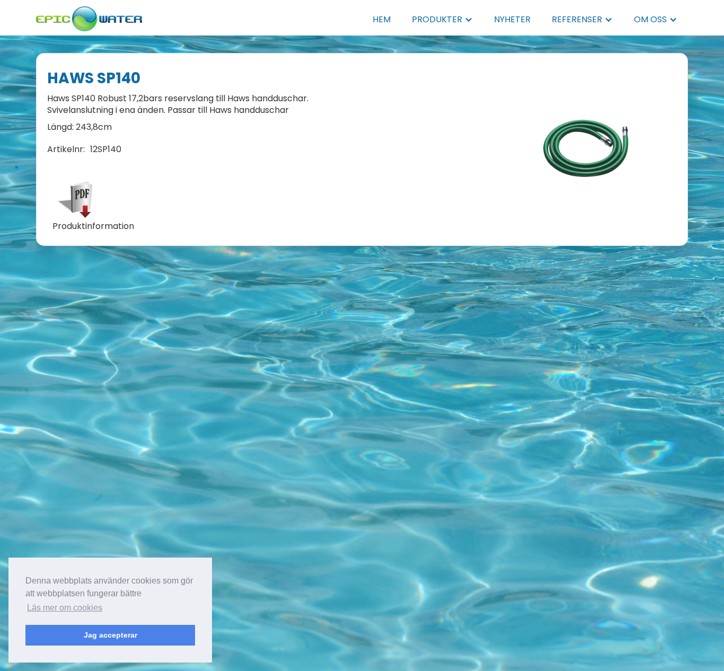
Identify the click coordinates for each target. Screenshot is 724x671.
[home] (89, 15)
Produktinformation (93, 226)
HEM (382, 19)
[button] (442, 20)
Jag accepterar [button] (110, 635)
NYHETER (512, 19)
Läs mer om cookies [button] (64, 607)
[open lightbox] (586, 149)
